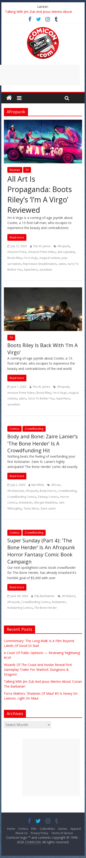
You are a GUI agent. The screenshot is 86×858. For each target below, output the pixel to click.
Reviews (15, 170)
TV (27, 170)
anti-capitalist (66, 252)
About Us (21, 833)
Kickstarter (26, 502)
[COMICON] (43, 28)
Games (62, 829)
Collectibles (47, 829)
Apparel (75, 829)
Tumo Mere (31, 508)
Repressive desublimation (40, 264)
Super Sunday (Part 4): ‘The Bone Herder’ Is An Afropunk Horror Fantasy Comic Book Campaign (41, 551)
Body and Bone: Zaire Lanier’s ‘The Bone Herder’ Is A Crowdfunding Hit (42, 443)
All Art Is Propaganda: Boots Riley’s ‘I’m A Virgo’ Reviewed (39, 194)
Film (33, 829)
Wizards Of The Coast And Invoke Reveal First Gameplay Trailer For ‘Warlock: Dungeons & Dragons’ (38, 670)
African (55, 485)
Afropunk (64, 246)
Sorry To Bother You (41, 398)
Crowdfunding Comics (21, 497)
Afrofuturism (15, 491)
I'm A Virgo (31, 258)
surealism (45, 270)
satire (62, 264)
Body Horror (48, 491)
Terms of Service (62, 833)
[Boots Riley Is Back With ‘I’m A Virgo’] (43, 290)
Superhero (31, 270)
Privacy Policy (39, 833)
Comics (14, 429)
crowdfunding (67, 491)
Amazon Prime (16, 252)
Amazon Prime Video (41, 252)
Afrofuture (68, 596)
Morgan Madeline (45, 502)
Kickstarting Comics (20, 608)
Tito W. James (41, 246)
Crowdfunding (34, 429)
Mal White (37, 485)
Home (11, 829)
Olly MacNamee (44, 596)
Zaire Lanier (48, 508)
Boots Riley (14, 258)
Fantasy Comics (48, 497)
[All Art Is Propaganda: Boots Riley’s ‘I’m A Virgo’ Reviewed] (43, 122)
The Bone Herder (45, 608)
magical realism (49, 258)
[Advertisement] (51, 767)
